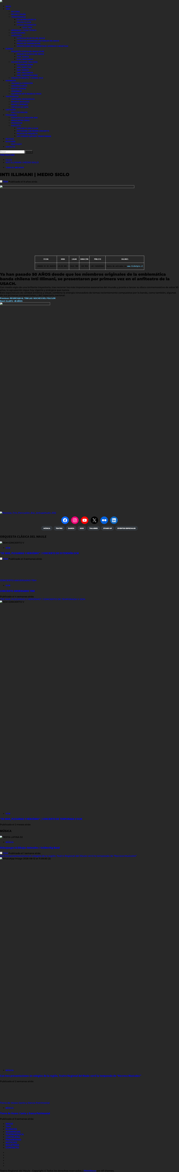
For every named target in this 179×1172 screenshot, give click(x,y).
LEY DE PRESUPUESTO (26, 19)
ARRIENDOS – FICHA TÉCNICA (23, 30)
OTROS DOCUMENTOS (26, 25)
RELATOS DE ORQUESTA (27, 133)
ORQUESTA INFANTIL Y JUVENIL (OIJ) (27, 78)
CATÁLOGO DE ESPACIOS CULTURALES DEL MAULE (38, 40)
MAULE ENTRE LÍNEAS (20, 120)
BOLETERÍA (10, 141)
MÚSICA (9, 842)
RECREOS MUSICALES (20, 101)
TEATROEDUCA (12, 96)
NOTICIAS (10, 139)
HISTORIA (15, 11)
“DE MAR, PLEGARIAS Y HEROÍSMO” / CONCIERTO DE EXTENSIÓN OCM (39, 553)
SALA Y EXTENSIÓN (19, 112)
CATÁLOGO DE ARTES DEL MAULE (31, 38)
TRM (8, 9)
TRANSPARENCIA (18, 17)
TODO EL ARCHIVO (15, 167)
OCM (8, 547)
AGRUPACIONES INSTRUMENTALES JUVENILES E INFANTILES (42, 46)
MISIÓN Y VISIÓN (18, 14)
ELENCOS (9, 48)
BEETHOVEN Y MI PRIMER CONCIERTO (33, 131)
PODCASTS (16, 125)
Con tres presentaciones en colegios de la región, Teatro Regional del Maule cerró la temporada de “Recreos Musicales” (68, 856)
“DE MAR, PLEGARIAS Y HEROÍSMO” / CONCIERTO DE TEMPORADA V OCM (42, 599)
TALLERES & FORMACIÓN (22, 83)
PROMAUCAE (16, 123)
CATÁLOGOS (16, 35)
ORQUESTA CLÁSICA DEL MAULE (30, 54)
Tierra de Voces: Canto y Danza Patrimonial (25, 1103)
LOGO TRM (27, 27)
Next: (11, 301)
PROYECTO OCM (24, 22)
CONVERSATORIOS (19, 86)
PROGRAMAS (11, 115)
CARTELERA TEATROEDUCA (23, 99)
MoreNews (90, 1170)
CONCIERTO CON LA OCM (27, 128)
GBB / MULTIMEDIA (25, 72)
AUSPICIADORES (18, 33)
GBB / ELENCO (23, 70)
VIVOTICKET (16, 144)
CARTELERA (11, 109)
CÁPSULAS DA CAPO (19, 107)
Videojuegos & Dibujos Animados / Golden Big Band (30, 847)
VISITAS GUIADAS (18, 88)
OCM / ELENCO (23, 56)
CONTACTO (10, 147)
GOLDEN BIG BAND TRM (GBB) (24, 62)
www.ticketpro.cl (135, 266)
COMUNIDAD (16, 91)
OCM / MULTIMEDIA (25, 59)
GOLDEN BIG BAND (25, 64)
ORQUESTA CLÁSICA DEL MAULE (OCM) (27, 51)
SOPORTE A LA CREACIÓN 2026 (24, 117)
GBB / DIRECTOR (24, 67)
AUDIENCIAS (11, 80)
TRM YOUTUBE (7, 154)
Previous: (28, 298)
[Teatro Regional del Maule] (28, 513)
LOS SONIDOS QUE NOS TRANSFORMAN (34, 136)
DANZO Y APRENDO (19, 104)
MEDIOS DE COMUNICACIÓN (28, 43)
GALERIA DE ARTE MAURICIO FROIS (26, 93)
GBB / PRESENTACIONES (27, 75)
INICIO (8, 6)
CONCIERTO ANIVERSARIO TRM (18, 580)
